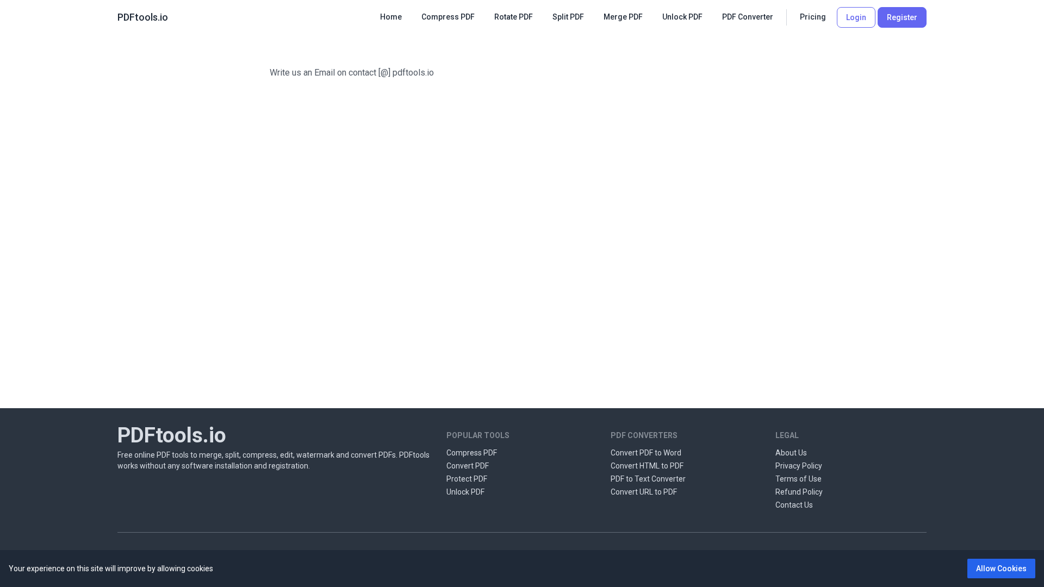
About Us (791, 452)
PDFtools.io (142, 17)
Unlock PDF (465, 492)
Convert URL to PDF (644, 492)
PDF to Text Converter (648, 478)
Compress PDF (471, 452)
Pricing (813, 17)
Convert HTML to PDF (647, 465)
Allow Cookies (1001, 568)
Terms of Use (798, 478)
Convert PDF (467, 465)
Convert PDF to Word (646, 452)
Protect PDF (466, 478)
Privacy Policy (798, 465)
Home (391, 17)
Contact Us (794, 505)
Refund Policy (799, 492)
